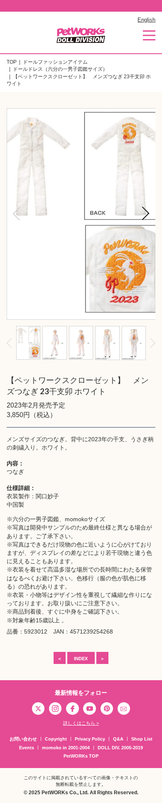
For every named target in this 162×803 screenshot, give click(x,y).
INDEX (81, 658)
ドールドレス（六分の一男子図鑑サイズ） (60, 69)
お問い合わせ (23, 738)
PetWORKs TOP (81, 755)
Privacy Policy (90, 738)
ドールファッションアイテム (55, 62)
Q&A (118, 738)
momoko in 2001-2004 (66, 747)
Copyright (56, 738)
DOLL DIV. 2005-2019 (120, 747)
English (146, 20)
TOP (12, 62)
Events (26, 747)
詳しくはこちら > (81, 723)
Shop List (141, 738)
